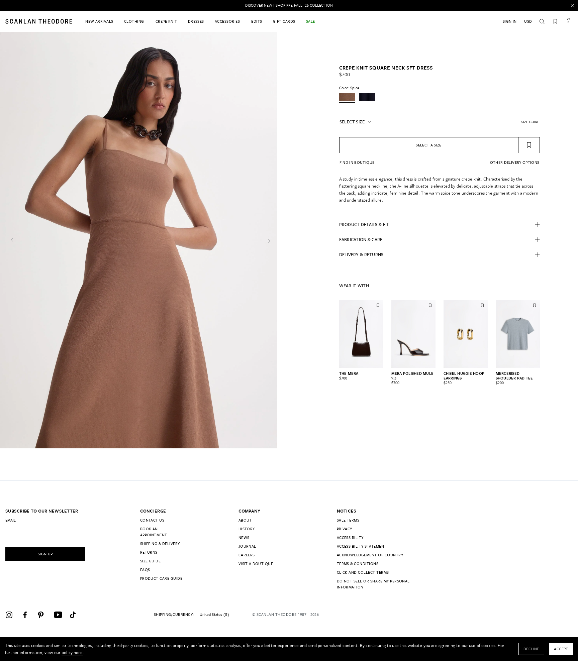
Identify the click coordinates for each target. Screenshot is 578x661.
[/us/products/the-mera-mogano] (361, 333)
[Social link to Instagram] (12, 615)
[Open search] (542, 21)
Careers (246, 555)
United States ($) (214, 614)
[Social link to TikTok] (76, 615)
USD (528, 21)
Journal (247, 546)
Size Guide (150, 561)
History (246, 529)
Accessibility (350, 537)
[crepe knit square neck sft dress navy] (367, 98)
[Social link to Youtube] (60, 615)
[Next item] (546, 333)
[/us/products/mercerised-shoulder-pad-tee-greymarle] (518, 333)
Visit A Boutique (255, 563)
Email (10, 520)
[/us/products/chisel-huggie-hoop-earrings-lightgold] (466, 333)
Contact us (152, 520)
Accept (561, 649)
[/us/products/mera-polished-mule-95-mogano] (413, 333)
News (244, 537)
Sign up (45, 554)
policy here (72, 652)
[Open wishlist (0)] (555, 21)
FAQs (145, 569)
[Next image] (269, 240)
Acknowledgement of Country (370, 555)
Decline (531, 649)
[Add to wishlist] (529, 145)
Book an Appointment (153, 532)
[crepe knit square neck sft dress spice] (347, 98)
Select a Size (429, 145)
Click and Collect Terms (363, 572)
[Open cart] (568, 21)
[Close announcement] (573, 5)
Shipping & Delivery (160, 543)
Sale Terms (348, 520)
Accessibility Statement (362, 546)
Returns (149, 552)
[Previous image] (12, 240)
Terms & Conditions (358, 563)
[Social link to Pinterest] (44, 615)
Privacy (344, 529)
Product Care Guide (161, 578)
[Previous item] (333, 333)
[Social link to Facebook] (28, 615)
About (245, 520)
